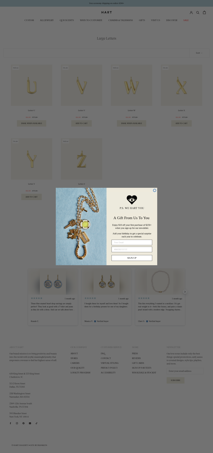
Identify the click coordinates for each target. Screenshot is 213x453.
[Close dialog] (154, 190)
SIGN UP (131, 258)
